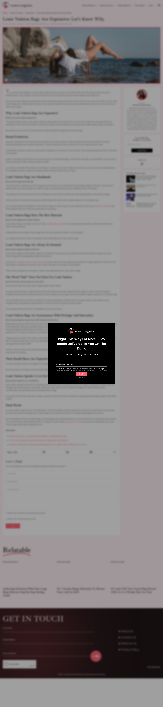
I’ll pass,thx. (81, 378)
